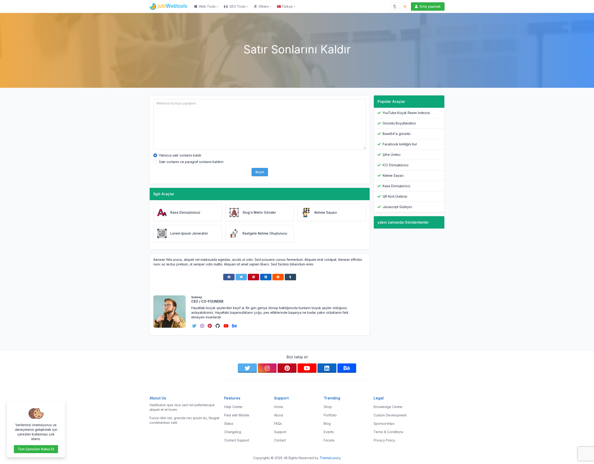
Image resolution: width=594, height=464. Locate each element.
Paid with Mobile (236, 415)
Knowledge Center (388, 407)
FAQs (278, 423)
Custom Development (390, 415)
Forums (329, 440)
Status (228, 423)
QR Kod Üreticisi (395, 196)
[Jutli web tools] (170, 6)
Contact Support (236, 440)
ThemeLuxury (330, 458)
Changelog (232, 432)
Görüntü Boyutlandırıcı (399, 123)
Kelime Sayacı (393, 175)
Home (278, 407)
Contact (280, 440)
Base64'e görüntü (396, 134)
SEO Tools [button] (237, 6)
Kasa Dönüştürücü (396, 186)
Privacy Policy (384, 440)
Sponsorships (384, 423)
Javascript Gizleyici (397, 207)
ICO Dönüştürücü (395, 165)
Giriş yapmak (430, 6)
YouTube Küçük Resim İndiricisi (406, 113)
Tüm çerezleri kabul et (36, 449)
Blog (327, 423)
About (278, 415)
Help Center (233, 407)
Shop (328, 407)
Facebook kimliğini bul (400, 144)
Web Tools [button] (207, 6)
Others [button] (263, 6)
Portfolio (330, 415)
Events (329, 432)
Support (280, 432)
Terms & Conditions (388, 432)
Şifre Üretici (391, 155)
